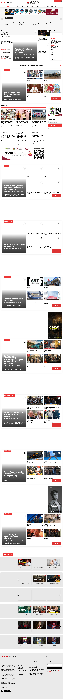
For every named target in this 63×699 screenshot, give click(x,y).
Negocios (53, 38)
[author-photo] (2, 127)
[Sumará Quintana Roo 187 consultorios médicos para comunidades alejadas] (8, 114)
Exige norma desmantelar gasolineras (52, 288)
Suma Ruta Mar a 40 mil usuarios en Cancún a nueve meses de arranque (37, 22)
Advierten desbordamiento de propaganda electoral (33, 178)
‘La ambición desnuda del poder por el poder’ (52, 365)
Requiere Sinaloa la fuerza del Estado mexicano (23, 51)
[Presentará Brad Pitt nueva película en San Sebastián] (35, 533)
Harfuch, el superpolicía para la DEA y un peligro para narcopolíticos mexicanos (13, 359)
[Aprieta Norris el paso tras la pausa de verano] (35, 455)
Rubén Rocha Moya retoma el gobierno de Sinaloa (55, 47)
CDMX (52, 51)
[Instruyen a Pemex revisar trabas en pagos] (52, 88)
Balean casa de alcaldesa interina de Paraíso (37, 136)
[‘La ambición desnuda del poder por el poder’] (52, 358)
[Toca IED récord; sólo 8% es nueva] (14, 292)
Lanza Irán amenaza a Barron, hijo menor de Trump (42, 39)
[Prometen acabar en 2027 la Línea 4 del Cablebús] (52, 185)
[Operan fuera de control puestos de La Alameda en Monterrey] (52, 240)
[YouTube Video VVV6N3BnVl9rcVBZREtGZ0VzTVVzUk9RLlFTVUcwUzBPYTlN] (53, 609)
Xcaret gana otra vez (31, 351)
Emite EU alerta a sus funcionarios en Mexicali (13, 414)
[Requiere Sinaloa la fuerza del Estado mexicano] (25, 45)
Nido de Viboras (47, 350)
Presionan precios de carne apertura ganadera (52, 303)
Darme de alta (54, 125)
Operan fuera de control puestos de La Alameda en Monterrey (52, 248)
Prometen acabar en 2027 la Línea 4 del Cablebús (51, 193)
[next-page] (61, 19)
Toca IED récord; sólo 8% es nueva (13, 299)
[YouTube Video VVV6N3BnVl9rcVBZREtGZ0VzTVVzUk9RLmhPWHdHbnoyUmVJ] (25, 609)
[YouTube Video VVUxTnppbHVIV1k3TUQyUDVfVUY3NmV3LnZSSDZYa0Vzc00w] (39, 640)
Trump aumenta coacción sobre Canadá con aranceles (7, 47)
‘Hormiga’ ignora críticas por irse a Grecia (6, 57)
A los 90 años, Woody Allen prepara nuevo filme (51, 526)
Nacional (39, 50)
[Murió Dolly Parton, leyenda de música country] (14, 529)
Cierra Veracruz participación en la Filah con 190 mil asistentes (39, 141)
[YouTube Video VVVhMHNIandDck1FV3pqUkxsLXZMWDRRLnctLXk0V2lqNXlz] (53, 625)
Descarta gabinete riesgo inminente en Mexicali (13, 94)
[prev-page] (2, 19)
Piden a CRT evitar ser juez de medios (35, 288)
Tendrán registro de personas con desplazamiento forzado (38, 131)
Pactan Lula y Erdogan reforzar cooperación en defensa (33, 422)
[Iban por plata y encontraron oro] (52, 344)
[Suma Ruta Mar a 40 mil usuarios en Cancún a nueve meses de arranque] (39, 114)
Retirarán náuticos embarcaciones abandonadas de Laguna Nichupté (23, 131)
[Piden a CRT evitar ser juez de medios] (35, 281)
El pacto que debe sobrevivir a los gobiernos (34, 365)
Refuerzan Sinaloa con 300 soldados (52, 81)
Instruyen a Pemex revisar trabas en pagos (51, 95)
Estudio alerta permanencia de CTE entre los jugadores (34, 477)
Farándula (29, 524)
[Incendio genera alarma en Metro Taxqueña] (52, 170)
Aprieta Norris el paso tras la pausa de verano (35, 463)
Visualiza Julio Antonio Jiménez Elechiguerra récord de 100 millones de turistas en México (56, 41)
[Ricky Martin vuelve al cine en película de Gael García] (35, 518)
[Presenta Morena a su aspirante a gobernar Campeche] (23, 114)
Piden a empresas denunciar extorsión (35, 233)
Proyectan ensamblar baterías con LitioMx (55, 35)
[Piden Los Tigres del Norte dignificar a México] (52, 533)
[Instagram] (57, 66)
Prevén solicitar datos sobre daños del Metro (52, 234)
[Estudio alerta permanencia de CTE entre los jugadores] (35, 470)
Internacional (3, 44)
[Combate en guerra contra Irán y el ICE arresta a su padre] (52, 414)
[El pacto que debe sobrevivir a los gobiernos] (35, 358)
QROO (30, 667)
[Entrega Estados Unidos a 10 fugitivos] (35, 74)
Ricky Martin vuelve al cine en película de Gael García (35, 526)
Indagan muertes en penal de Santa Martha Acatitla (56, 53)
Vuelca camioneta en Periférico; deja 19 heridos (34, 193)
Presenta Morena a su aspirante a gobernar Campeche (23, 22)
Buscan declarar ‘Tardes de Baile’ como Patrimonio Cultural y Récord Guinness (8, 136)
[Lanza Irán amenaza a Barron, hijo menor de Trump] (44, 33)
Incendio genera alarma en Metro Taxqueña (51, 178)
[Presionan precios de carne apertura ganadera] (52, 295)
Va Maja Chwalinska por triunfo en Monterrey (51, 463)
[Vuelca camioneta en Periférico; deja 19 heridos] (35, 185)
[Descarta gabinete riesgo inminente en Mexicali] (14, 85)
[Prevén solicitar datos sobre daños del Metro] (52, 226)
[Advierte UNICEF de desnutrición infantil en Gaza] (35, 400)
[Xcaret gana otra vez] (35, 344)
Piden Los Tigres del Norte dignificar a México (52, 540)
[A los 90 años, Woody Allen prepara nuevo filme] (52, 518)
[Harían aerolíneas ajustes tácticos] (35, 295)
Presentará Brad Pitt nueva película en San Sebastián (35, 540)
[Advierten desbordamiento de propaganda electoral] (35, 170)
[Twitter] (59, 66)
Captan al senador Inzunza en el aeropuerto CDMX (56, 57)
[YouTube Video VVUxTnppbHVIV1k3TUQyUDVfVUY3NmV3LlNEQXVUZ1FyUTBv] (53, 640)
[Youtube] (61, 66)
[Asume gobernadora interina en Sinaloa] (44, 46)
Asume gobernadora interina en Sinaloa (42, 52)
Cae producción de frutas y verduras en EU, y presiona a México (7, 42)
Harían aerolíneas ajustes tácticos (34, 302)
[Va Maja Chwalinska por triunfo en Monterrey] (52, 455)
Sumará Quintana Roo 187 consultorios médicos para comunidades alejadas (10, 22)
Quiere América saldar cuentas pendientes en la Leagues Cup (14, 474)
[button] (10, 2)
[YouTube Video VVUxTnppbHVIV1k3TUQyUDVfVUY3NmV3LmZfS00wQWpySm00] (25, 640)
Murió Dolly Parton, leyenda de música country (12, 537)
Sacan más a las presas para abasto (14, 245)
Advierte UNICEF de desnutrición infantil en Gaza (34, 408)
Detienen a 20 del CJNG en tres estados (6, 37)
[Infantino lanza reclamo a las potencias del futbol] (52, 470)
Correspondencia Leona (32, 350)
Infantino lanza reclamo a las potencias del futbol (6, 52)
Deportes (3, 58)
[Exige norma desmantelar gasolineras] (52, 281)
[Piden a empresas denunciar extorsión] (35, 226)
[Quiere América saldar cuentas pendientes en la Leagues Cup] (14, 466)
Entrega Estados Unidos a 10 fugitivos (35, 81)
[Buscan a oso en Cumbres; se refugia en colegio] (35, 240)
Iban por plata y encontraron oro (51, 351)
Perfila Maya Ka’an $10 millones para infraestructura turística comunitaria (23, 141)
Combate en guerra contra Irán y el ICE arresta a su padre (51, 422)
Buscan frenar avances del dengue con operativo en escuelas (7, 141)
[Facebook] (54, 66)
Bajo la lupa (46, 363)
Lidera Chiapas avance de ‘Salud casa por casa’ (51, 21)
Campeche (31, 671)
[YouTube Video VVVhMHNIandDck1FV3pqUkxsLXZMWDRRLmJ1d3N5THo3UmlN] (39, 625)
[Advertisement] (31, 210)
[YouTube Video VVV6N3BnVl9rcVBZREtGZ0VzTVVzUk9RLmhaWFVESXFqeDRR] (39, 609)
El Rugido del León (31, 363)
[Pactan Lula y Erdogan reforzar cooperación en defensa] (35, 414)
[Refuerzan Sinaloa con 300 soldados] (52, 74)
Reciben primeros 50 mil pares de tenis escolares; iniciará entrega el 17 (23, 136)
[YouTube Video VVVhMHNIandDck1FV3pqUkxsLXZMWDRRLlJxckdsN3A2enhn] (25, 625)
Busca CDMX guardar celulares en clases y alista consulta (13, 188)
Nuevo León (29, 246)
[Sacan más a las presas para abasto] (14, 237)
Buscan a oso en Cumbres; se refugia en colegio (34, 248)
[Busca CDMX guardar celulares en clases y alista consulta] (14, 181)
